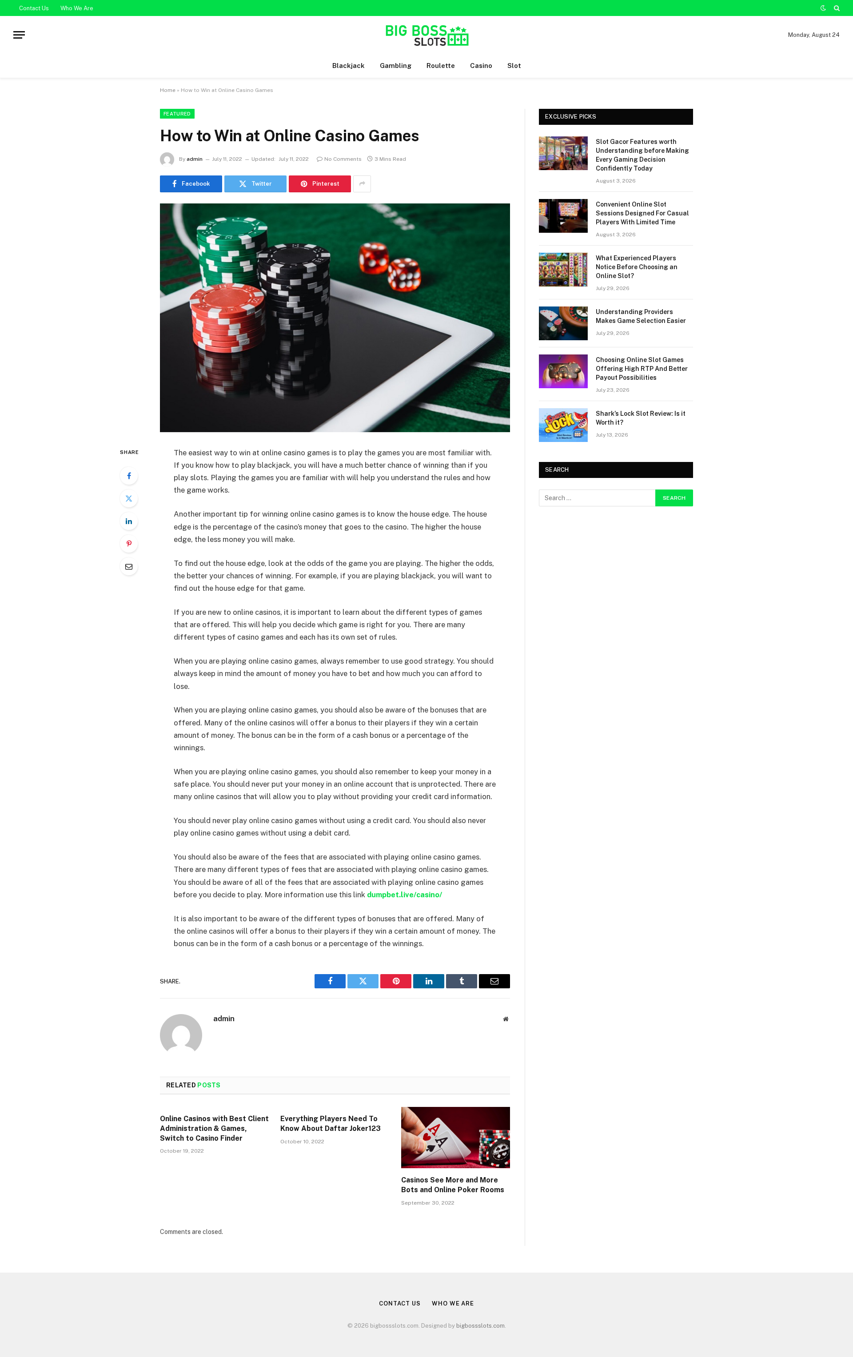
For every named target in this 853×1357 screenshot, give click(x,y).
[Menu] (19, 35)
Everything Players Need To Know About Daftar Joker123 (330, 1123)
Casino (481, 65)
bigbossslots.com (480, 1325)
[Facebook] (129, 476)
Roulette (440, 65)
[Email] (129, 566)
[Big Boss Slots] (426, 35)
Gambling (395, 65)
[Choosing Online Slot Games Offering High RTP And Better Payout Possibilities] (563, 371)
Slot (514, 65)
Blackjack (348, 65)
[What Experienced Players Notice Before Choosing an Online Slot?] (563, 270)
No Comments (343, 159)
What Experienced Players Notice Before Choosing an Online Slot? (637, 267)
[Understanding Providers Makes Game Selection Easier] (563, 323)
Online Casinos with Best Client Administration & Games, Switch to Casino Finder (214, 1128)
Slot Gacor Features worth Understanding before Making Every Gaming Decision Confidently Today (642, 155)
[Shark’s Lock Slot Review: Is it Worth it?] (563, 425)
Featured (177, 113)
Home (167, 90)
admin (195, 159)
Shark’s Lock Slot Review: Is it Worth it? (641, 418)
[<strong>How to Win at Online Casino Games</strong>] (335, 317)
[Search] (836, 8)
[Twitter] (129, 498)
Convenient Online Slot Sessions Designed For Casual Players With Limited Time (642, 213)
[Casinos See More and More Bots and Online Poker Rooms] (455, 1137)
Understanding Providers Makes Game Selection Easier (641, 316)
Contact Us (34, 8)
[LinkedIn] (129, 521)
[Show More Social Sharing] (362, 183)
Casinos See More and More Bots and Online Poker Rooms (452, 1185)
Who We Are (76, 8)
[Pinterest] (129, 544)
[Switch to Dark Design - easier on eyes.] (823, 8)
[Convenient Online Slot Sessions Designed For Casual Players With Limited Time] (563, 216)
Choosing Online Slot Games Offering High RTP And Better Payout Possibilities (642, 368)
